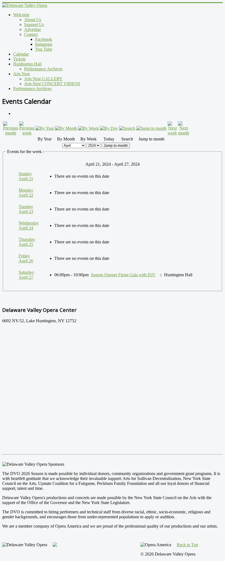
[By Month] (66, 128)
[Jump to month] (151, 128)
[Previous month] (10, 133)
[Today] (109, 128)
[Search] (127, 128)
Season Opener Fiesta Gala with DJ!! (123, 274)
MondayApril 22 (26, 192)
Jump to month (116, 145)
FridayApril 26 (26, 258)
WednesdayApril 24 (29, 225)
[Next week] (172, 133)
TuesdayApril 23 (26, 209)
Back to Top (187, 544)
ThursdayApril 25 (27, 242)
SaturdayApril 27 (26, 275)
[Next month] (183, 133)
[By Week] (88, 128)
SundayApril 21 (26, 176)
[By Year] (44, 128)
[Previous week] (26, 133)
